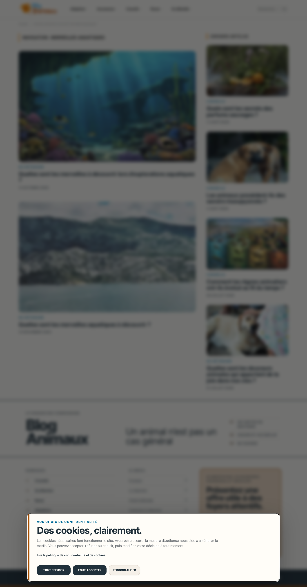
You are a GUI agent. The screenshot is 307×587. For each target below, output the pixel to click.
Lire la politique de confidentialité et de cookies (71, 555)
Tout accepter (89, 570)
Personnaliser (124, 570)
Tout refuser (53, 570)
